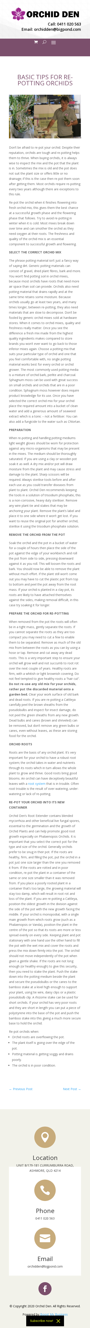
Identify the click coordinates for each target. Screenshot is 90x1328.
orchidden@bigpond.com (57, 29)
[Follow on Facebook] (45, 1288)
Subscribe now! (41, 1321)
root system (36, 784)
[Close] (58, 1321)
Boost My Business (54, 1314)
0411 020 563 (69, 24)
